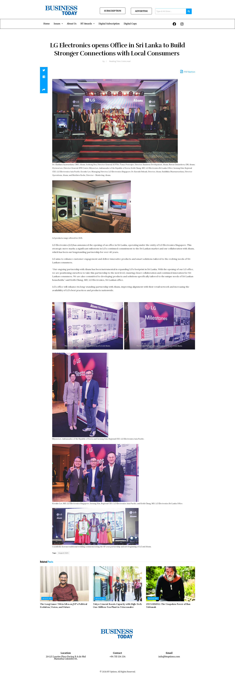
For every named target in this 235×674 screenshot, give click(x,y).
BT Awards (86, 23)
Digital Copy (130, 23)
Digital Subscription (109, 23)
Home (46, 23)
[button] (58, 23)
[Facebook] (174, 23)
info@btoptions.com (169, 656)
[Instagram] (182, 23)
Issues (57, 23)
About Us (71, 23)
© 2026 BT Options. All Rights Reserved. (117, 671)
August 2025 (63, 553)
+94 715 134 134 (117, 656)
